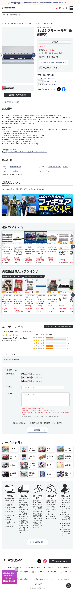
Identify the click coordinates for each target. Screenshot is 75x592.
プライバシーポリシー (23, 579)
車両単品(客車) (50, 84)
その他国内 (14, 171)
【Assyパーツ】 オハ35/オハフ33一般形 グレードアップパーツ (25, 152)
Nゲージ (48, 81)
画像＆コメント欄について (23, 332)
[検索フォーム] (67, 8)
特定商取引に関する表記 (40, 579)
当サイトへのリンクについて (60, 579)
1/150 (55, 81)
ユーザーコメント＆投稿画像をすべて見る (58, 327)
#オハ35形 (15, 102)
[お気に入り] (60, 8)
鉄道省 (65, 166)
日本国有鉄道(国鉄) (54, 166)
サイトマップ (37, 584)
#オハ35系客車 (6, 102)
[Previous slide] (2, 246)
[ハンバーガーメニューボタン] (71, 8)
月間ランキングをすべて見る (33, 276)
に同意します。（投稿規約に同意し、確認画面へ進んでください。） (38, 423)
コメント (8, 393)
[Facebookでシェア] (64, 89)
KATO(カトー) (50, 78)
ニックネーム (10, 386)
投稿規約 (15, 423)
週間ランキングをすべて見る (11, 276)
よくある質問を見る (37, 542)
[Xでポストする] (59, 89)
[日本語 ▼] (56, 8)
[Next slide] (34, 55)
